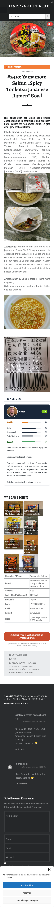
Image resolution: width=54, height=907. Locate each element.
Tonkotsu (14, 669)
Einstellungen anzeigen (27, 900)
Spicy (32, 666)
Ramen (25, 666)
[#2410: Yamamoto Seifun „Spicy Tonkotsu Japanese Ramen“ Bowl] (27, 22)
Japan (22, 663)
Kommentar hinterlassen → (16, 703)
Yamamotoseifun (25, 672)
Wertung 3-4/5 (27, 71)
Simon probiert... (14, 67)
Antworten (22, 749)
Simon (14, 659)
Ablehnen (27, 893)
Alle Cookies (27, 885)
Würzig (24, 669)
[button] (49, 869)
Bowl (15, 663)
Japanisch (14, 666)
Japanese (32, 663)
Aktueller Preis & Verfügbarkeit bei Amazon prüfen (27, 636)
